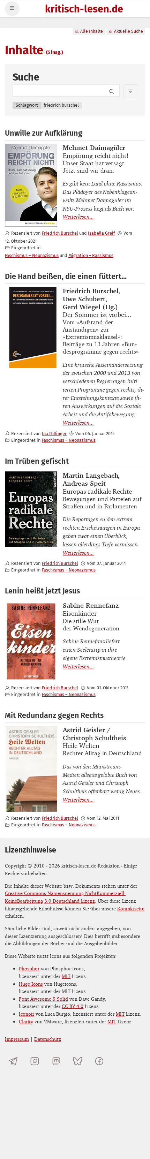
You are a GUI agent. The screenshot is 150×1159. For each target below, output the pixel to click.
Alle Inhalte (91, 31)
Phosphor (29, 968)
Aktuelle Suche (128, 31)
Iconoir (26, 1014)
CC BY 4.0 (72, 1006)
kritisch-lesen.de (84, 10)
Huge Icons (31, 984)
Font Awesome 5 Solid (43, 999)
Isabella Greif (101, 233)
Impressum (17, 1039)
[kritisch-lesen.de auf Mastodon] (56, 1061)
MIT (66, 976)
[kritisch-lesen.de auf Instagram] (35, 1061)
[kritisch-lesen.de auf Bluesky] (77, 1061)
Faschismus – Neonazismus (32, 255)
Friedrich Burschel (60, 233)
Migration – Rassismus (90, 255)
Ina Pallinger (54, 433)
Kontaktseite (130, 908)
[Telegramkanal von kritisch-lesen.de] (13, 1061)
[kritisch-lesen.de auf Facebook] (99, 1061)
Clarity (26, 1021)
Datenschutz (47, 1039)
